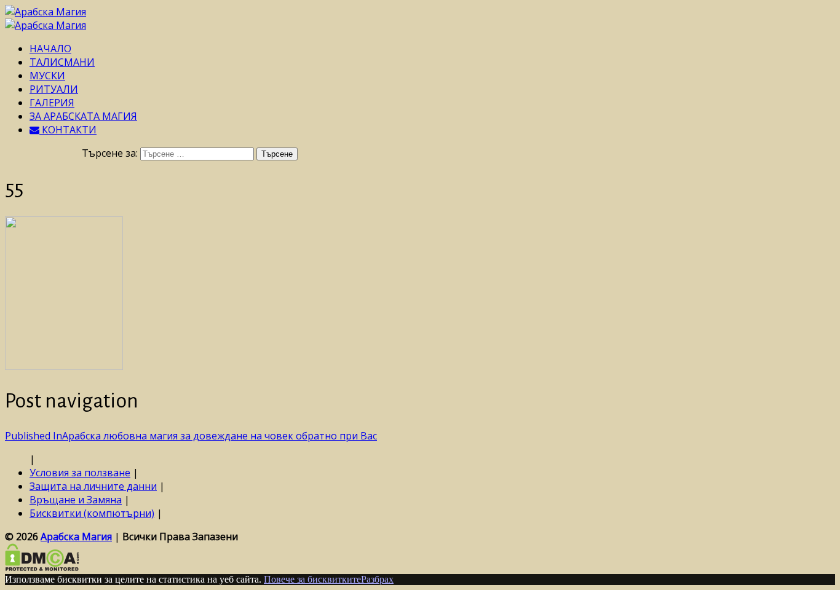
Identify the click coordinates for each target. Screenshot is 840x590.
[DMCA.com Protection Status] (42, 567)
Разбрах (377, 579)
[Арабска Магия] (45, 11)
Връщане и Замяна (76, 499)
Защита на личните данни (93, 486)
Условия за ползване (80, 472)
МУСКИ (47, 75)
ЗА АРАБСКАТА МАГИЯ (83, 116)
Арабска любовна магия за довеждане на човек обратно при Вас (191, 435)
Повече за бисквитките (312, 579)
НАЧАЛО (50, 48)
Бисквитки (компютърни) (92, 513)
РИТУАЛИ (54, 89)
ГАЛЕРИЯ (52, 102)
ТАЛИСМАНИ (62, 62)
